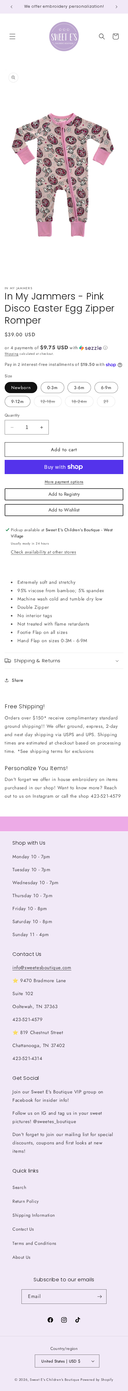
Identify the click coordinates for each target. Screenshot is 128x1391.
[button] (12, 36)
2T (109, 402)
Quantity (12, 415)
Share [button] (17, 680)
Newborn (21, 387)
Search (19, 1187)
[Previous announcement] (11, 7)
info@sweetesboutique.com (41, 967)
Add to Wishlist (64, 510)
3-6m (79, 387)
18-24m (82, 402)
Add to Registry (64, 494)
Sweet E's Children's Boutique (54, 1379)
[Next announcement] (116, 7)
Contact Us (23, 1229)
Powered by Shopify (96, 1379)
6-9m (106, 387)
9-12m (17, 401)
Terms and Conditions (34, 1243)
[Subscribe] (99, 1296)
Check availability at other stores (43, 552)
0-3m (52, 387)
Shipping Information (33, 1215)
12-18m (51, 402)
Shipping (12, 353)
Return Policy (25, 1201)
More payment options (64, 482)
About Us (21, 1257)
